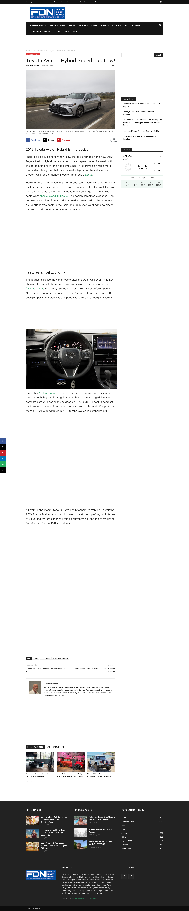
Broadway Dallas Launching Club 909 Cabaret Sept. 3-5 (141, 105)
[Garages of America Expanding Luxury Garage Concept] (40, 762)
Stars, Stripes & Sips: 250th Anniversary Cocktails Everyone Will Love (54, 845)
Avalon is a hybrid (49, 393)
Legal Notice (60, 31)
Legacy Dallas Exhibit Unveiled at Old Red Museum (139, 113)
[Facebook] (157, 2)
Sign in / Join (30, 2)
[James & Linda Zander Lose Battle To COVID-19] (80, 844)
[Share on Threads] (3, 470)
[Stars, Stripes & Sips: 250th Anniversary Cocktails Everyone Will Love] (32, 846)
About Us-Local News (43, 2)
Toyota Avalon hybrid (60, 658)
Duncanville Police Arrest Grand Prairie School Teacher (141, 137)
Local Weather (57, 25)
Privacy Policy (94, 2)
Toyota (35, 658)
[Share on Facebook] (3, 441)
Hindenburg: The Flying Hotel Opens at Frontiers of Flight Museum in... (53, 832)
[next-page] (31, 781)
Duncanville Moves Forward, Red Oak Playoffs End (45, 670)
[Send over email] (3, 464)
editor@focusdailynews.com (84, 898)
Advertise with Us (58, 2)
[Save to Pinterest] (3, 452)
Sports (115, 25)
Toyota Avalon (45, 658)
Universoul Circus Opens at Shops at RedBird (141, 131)
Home (28, 50)
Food (75, 31)
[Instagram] (161, 2)
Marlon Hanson (33, 66)
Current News (37, 25)
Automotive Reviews (40, 31)
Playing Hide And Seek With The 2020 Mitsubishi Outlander (95, 670)
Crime (94, 25)
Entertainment (132, 25)
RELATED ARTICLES (35, 747)
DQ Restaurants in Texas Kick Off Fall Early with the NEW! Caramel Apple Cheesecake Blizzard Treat (142, 122)
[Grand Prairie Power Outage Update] (80, 832)
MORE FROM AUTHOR (55, 747)
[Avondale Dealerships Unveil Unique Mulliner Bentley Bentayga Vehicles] (71, 762)
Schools (83, 25)
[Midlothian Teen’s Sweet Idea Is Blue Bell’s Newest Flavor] (80, 820)
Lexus (88, 174)
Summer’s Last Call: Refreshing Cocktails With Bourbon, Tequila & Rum (54, 819)
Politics (105, 25)
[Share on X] (3, 447)
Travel (72, 25)
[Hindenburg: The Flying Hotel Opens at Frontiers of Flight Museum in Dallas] (32, 833)
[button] (160, 25)
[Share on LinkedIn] (3, 458)
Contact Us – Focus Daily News (77, 2)
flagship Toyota (35, 288)
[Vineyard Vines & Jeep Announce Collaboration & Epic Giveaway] (101, 762)
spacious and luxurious (54, 195)
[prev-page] (27, 781)
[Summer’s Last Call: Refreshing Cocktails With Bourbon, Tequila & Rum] (32, 820)
